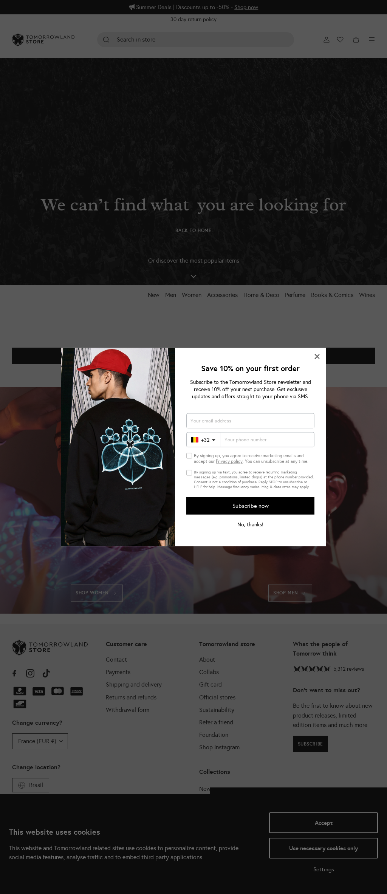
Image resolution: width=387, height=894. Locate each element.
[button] (317, 357)
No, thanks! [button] (250, 524)
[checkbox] (189, 456)
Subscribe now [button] (250, 505)
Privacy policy (229, 461)
